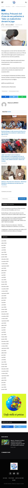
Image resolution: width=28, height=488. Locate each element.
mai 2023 (4, 330)
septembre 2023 (5, 320)
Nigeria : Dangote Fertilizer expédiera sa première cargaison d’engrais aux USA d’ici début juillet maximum (18, 443)
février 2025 (4, 282)
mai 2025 (4, 275)
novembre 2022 (5, 343)
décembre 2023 (5, 314)
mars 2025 (4, 279)
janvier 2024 (4, 311)
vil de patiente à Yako (14, 91)
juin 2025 (4, 272)
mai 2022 (4, 357)
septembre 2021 (5, 375)
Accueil (5, 478)
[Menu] (2, 2)
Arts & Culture (19, 478)
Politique (11, 478)
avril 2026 (4, 250)
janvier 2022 (4, 366)
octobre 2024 (5, 291)
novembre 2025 (5, 261)
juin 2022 (4, 355)
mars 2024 (4, 307)
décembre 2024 (5, 286)
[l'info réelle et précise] (14, 2)
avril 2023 (4, 332)
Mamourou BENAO (10, 24)
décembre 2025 (5, 259)
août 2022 (4, 350)
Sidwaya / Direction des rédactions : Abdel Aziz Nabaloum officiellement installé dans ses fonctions (13, 183)
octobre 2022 (5, 346)
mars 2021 (4, 387)
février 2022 (4, 364)
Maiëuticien (4, 91)
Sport (14, 480)
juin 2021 (4, 382)
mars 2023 (4, 334)
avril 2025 (4, 277)
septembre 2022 (5, 348)
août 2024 (4, 295)
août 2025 (4, 268)
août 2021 (4, 378)
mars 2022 (4, 362)
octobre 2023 (5, 318)
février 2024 (4, 309)
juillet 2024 (4, 298)
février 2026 (4, 254)
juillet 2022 (4, 352)
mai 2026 (4, 247)
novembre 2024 (5, 288)
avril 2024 (4, 304)
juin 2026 (4, 245)
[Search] (26, 2)
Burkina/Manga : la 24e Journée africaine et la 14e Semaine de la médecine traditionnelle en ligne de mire (13, 133)
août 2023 (4, 323)
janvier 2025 (4, 284)
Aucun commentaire (7, 26)
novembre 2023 (5, 316)
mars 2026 (4, 252)
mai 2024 (4, 302)
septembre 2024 (5, 293)
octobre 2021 (5, 373)
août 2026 (4, 240)
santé (3, 10)
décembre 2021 (5, 368)
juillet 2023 (4, 325)
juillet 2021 (4, 380)
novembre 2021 (5, 371)
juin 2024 (4, 300)
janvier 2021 (4, 389)
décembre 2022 (5, 341)
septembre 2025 (5, 266)
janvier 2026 (4, 256)
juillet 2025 (4, 270)
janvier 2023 (4, 339)
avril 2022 (4, 359)
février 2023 (4, 336)
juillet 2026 (4, 243)
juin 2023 (4, 327)
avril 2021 (4, 384)
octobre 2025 (5, 263)
